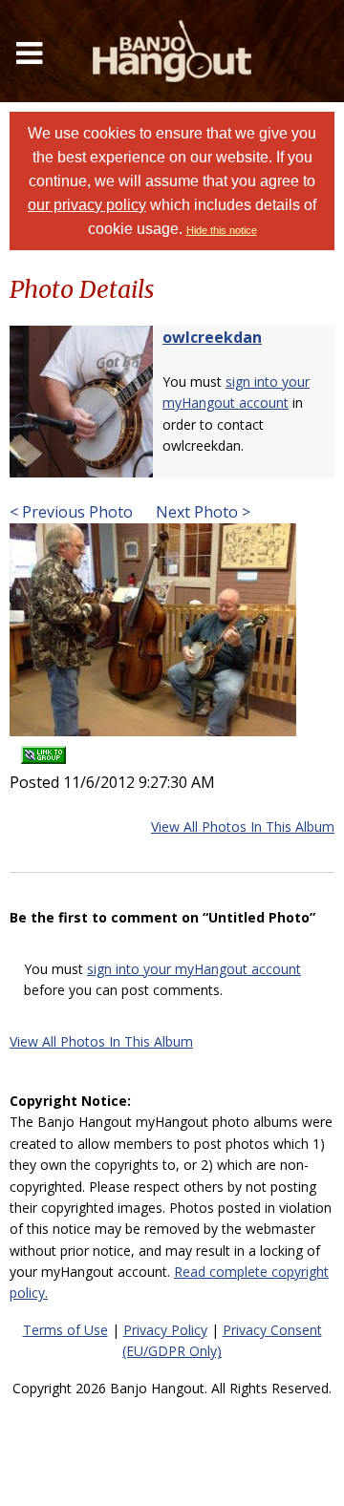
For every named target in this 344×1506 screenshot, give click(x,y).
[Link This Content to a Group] (43, 749)
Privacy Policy (165, 1330)
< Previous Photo (71, 511)
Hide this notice (221, 230)
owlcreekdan (212, 337)
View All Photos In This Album (242, 826)
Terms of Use (65, 1330)
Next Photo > (201, 511)
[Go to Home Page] (172, 51)
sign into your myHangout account (194, 969)
